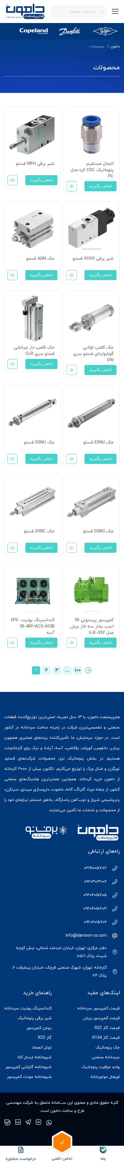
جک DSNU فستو (39, 442)
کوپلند (87, 748)
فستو (10, 758)
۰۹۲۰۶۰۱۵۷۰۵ (95, 895)
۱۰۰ (78, 670)
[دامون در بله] (7, 1122)
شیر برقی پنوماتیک (35, 1018)
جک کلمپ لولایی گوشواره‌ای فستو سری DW (93, 354)
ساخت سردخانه (34, 727)
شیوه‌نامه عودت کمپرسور (29, 1077)
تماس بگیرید (100, 186)
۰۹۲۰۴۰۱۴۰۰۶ (95, 881)
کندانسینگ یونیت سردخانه (28, 1008)
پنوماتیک (75, 758)
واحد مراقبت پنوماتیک (100, 1067)
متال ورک (95, 769)
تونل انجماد (42, 1047)
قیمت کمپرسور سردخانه (98, 1008)
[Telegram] (28, 1122)
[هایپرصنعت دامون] (25, 11)
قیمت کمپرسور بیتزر (101, 1018)
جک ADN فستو (40, 259)
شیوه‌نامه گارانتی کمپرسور (28, 1067)
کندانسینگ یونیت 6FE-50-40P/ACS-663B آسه (33, 626)
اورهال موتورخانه (105, 1077)
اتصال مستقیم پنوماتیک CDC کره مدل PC (92, 170)
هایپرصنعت (110, 717)
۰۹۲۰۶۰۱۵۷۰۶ (95, 922)
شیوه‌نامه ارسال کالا (34, 1057)
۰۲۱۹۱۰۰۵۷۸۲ (95, 868)
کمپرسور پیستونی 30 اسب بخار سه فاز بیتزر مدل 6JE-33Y (92, 626)
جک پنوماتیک (107, 1047)
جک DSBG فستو (98, 531)
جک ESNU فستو (98, 442)
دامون (115, 46)
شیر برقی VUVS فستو (93, 259)
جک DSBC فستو (39, 531)
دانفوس (101, 748)
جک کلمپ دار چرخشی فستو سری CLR (34, 351)
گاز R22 (45, 1037)
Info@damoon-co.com (86, 935)
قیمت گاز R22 (107, 1028)
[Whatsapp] (49, 1122)
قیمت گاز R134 (106, 1037)
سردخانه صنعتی (106, 1057)
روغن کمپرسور (39, 1028)
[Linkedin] (18, 1122)
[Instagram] (38, 1122)
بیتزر (115, 748)
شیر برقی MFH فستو (35, 164)
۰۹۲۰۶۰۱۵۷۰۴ (95, 908)
